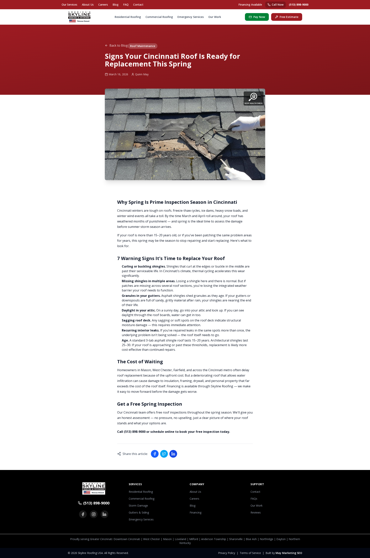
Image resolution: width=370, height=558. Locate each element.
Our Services (69, 4)
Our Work (214, 17)
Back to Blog (118, 45)
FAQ (126, 4)
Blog (116, 4)
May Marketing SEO (289, 553)
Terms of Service (250, 553)
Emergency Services (190, 17)
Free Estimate (289, 17)
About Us (88, 4)
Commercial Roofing (159, 17)
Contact (138, 4)
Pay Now (259, 17)
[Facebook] (83, 514)
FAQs (254, 498)
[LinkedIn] (104, 514)
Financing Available (250, 4)
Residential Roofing (128, 17)
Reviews (256, 512)
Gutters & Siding (139, 512)
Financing (195, 512)
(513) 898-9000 (298, 4)
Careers (103, 4)
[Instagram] (94, 514)
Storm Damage (138, 505)
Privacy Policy (226, 553)
